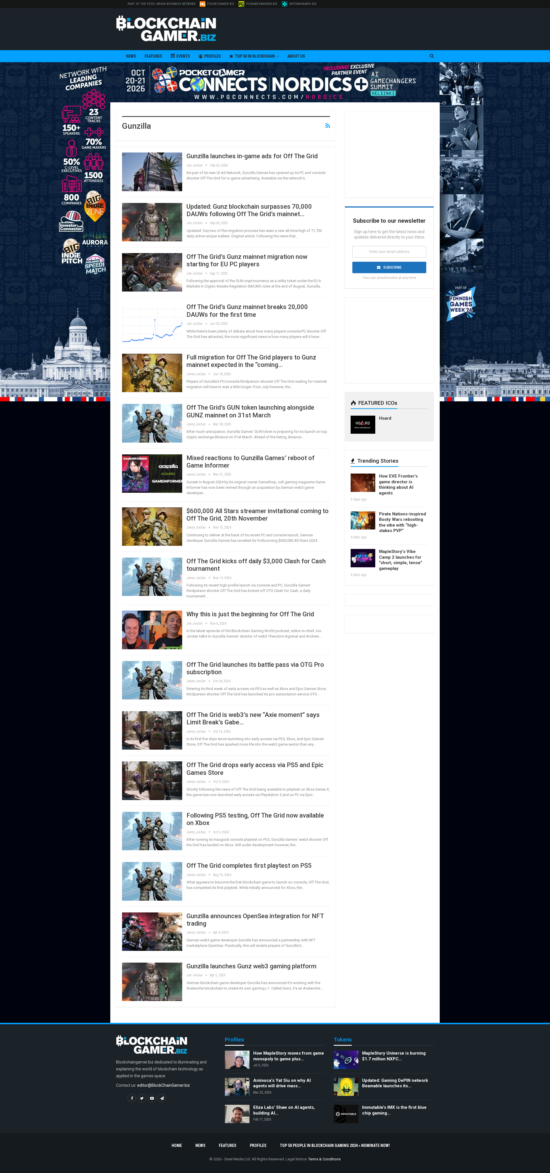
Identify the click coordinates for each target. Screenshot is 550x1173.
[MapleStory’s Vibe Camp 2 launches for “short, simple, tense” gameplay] (363, 558)
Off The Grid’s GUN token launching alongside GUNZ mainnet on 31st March (250, 411)
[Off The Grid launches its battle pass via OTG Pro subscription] (152, 680)
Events (183, 56)
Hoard (385, 418)
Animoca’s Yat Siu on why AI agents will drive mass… (282, 1083)
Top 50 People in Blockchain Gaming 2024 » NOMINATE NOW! (335, 1145)
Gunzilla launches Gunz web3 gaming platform (251, 966)
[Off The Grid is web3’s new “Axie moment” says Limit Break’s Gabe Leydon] (152, 730)
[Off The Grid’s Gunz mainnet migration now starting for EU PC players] (152, 272)
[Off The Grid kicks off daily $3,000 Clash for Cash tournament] (152, 577)
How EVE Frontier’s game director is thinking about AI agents (398, 485)
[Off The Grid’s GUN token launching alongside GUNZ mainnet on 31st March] (152, 423)
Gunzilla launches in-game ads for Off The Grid (252, 156)
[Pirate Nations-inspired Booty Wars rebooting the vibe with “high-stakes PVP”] (363, 520)
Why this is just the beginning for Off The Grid (250, 614)
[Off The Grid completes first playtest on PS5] (152, 881)
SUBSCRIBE (392, 267)
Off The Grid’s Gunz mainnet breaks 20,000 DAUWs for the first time (247, 310)
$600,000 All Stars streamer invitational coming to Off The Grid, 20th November (257, 514)
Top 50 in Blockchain (255, 56)
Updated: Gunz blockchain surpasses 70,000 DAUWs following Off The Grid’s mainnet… (249, 210)
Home (177, 1145)
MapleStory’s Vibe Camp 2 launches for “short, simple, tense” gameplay (400, 560)
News (131, 56)
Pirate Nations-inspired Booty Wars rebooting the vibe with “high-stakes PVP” (402, 522)
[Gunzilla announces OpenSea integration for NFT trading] (152, 931)
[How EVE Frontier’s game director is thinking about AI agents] (363, 483)
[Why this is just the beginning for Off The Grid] (152, 630)
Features (153, 56)
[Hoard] (363, 425)
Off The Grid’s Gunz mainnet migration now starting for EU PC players (246, 260)
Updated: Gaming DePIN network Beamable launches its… (395, 1083)
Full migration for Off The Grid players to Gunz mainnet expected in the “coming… (251, 361)
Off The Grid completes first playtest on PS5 (249, 865)
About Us (296, 56)
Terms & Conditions (324, 1159)
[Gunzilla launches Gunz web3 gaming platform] (152, 982)
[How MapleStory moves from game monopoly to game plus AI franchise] (237, 1060)
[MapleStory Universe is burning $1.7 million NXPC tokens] (346, 1060)
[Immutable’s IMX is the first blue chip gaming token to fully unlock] (346, 1114)
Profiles (212, 56)
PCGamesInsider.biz (262, 4)
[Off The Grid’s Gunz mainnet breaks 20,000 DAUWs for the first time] (152, 322)
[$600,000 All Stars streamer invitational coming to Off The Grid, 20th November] (152, 526)
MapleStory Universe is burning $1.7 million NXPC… (394, 1056)
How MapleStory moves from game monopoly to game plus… (288, 1056)
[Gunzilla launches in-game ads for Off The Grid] (152, 172)
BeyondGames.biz (303, 4)
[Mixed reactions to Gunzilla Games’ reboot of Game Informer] (152, 473)
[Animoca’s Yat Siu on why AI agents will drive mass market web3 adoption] (237, 1087)
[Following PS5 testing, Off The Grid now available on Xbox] (152, 831)
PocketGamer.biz (220, 4)
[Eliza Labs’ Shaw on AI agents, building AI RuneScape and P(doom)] (237, 1114)
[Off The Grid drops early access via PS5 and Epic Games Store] (152, 780)
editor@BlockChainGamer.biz (163, 1085)
